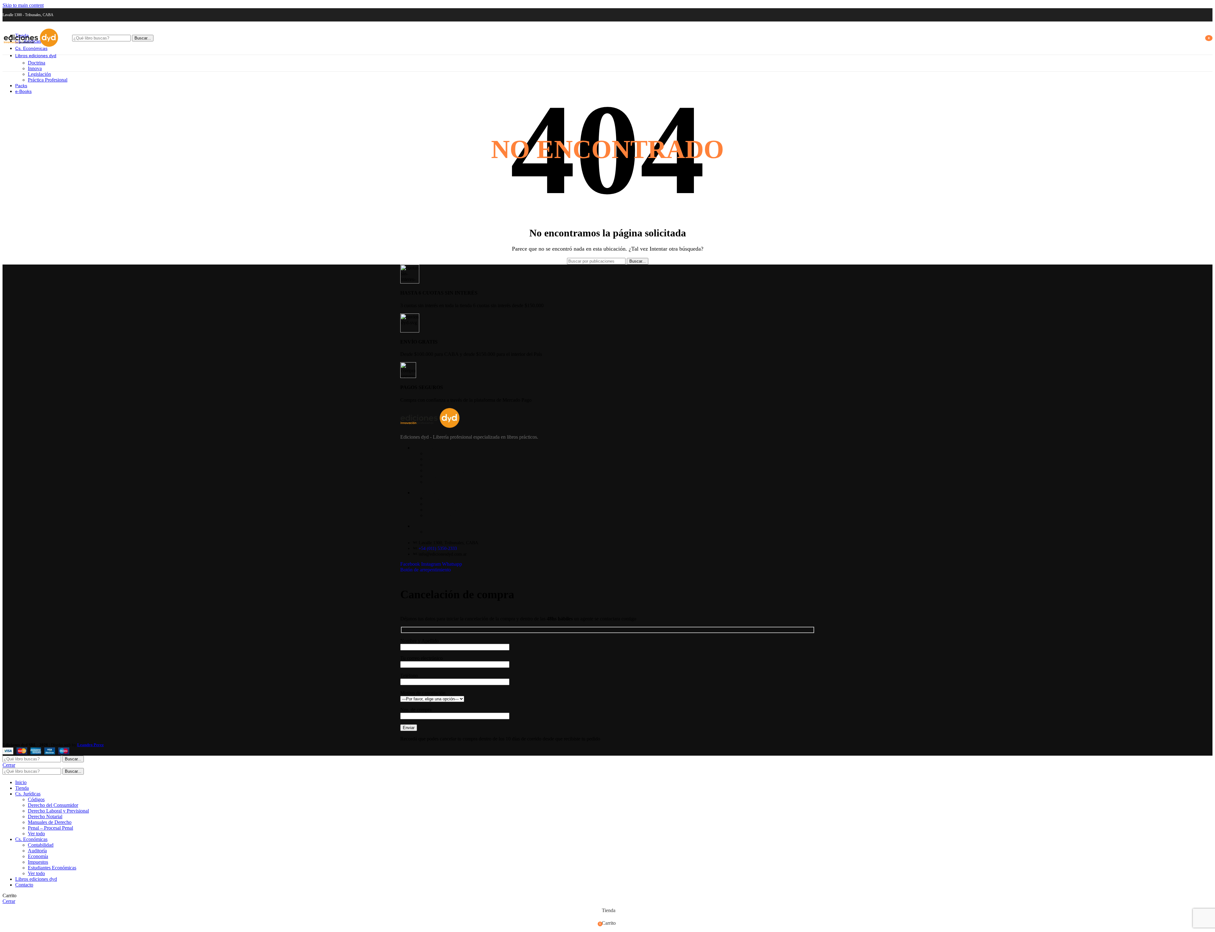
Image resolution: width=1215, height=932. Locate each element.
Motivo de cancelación (423, 693)
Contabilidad (40, 845)
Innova (35, 68)
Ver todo (36, 833)
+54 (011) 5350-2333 (438, 548)
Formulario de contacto (449, 531)
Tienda (432, 453)
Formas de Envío (443, 498)
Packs (431, 476)
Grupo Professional (445, 515)
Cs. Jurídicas (438, 459)
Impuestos (38, 862)
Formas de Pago (442, 504)
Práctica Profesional (47, 79)
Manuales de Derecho (50, 822)
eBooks (433, 481)
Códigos (36, 799)
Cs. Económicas (442, 464)
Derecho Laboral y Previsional (58, 810)
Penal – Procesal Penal (50, 828)
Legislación (39, 74)
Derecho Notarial (45, 816)
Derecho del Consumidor (53, 805)
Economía (38, 856)
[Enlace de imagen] (430, 426)
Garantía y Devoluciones (450, 509)
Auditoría (37, 850)
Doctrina (36, 62)
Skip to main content (23, 5)
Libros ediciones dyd (446, 470)
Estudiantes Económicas (52, 867)
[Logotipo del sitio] (31, 49)
